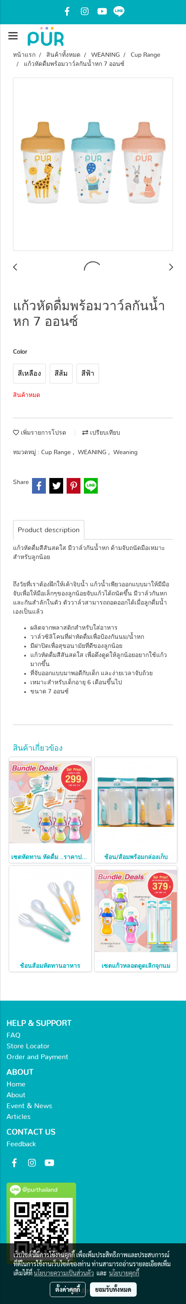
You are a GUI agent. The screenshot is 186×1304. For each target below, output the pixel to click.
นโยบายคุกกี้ (124, 1273)
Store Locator (28, 1046)
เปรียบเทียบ (104, 433)
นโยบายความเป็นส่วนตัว (64, 1273)
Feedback (21, 1144)
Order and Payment (37, 1057)
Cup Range (57, 452)
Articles (18, 1116)
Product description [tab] (49, 530)
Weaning (125, 452)
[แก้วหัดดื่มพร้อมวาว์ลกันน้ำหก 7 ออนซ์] (93, 164)
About (16, 1095)
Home (16, 1084)
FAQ (13, 1035)
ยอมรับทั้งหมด (113, 1289)
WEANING (93, 452)
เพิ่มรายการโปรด (42, 433)
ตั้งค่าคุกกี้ (67, 1289)
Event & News (29, 1105)
